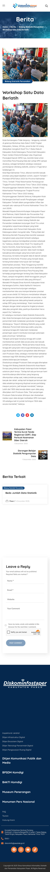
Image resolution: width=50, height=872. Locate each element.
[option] (25, 494)
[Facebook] (14, 850)
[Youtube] (28, 850)
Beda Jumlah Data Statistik (21, 492)
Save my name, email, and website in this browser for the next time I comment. (23, 625)
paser (12, 501)
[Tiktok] (35, 850)
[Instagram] (21, 850)
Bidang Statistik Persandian (31, 27)
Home (5, 27)
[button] (46, 6)
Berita (13, 27)
